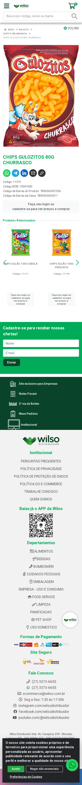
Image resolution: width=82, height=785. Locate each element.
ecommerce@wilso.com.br (43, 694)
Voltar (73, 28)
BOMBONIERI (43, 567)
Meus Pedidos (28, 413)
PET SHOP (44, 620)
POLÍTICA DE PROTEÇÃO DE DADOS (41, 476)
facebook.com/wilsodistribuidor (43, 712)
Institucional (29, 424)
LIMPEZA (43, 605)
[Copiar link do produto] (42, 173)
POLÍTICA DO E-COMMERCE (41, 484)
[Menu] (6, 6)
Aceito (16, 768)
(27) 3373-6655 (43, 688)
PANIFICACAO (41, 612)
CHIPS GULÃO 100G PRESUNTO (61, 265)
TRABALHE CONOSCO (41, 492)
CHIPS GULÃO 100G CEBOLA (20, 263)
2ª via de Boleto (29, 403)
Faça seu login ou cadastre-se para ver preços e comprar (41, 206)
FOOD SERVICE (43, 597)
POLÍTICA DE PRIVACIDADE (41, 469)
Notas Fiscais (28, 393)
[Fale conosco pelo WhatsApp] (72, 765)
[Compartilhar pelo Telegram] (15, 173)
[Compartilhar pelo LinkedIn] (24, 173)
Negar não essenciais (44, 768)
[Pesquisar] (74, 16)
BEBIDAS (43, 559)
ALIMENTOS (43, 551)
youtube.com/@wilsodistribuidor (43, 718)
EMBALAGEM (43, 582)
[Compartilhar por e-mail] (33, 173)
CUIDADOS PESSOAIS (43, 574)
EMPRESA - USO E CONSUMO (41, 589)
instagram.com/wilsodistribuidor (43, 706)
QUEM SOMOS (41, 499)
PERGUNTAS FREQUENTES (41, 461)
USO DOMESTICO (43, 627)
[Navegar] (5, 262)
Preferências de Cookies (26, 776)
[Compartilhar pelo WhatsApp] (7, 173)
